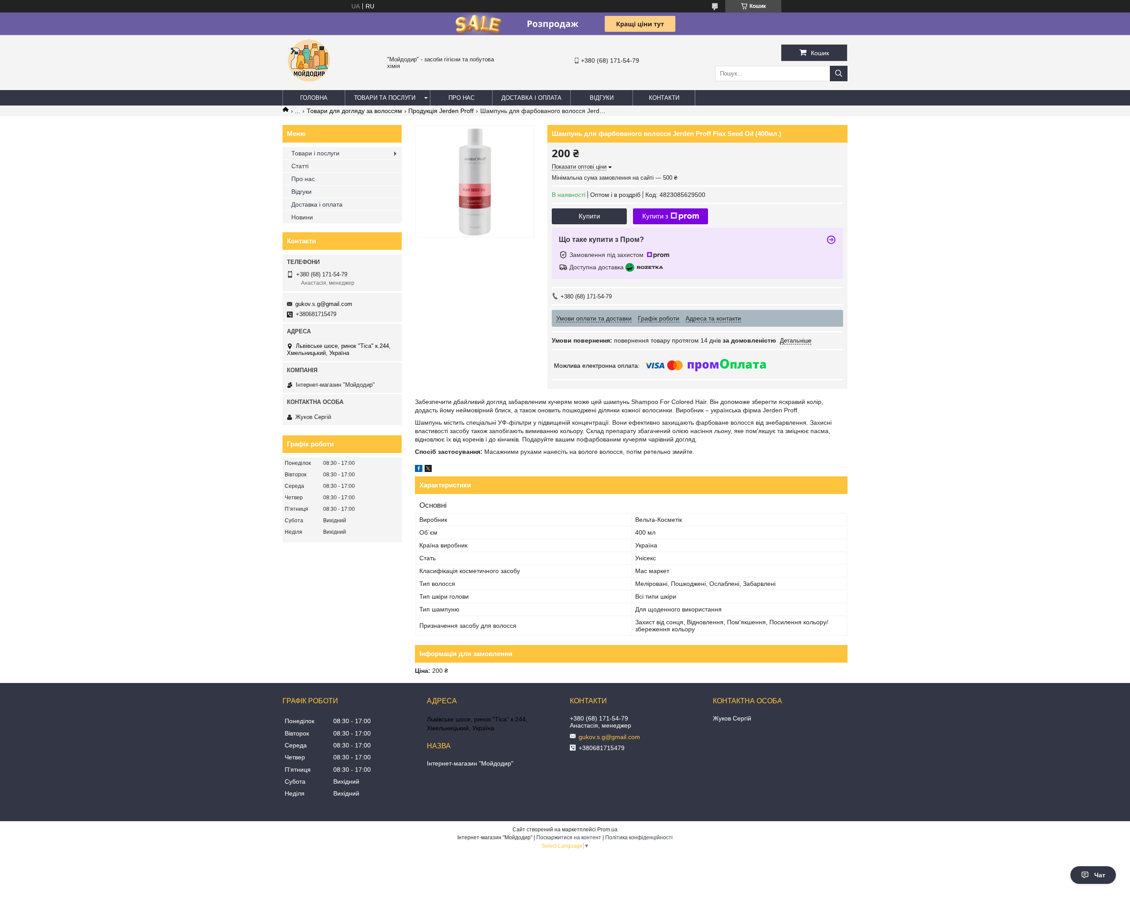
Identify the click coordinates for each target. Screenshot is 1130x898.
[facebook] (418, 469)
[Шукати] (839, 73)
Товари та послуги (384, 97)
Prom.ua (607, 829)
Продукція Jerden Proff (441, 110)
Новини (302, 217)
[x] (428, 469)
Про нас (461, 97)
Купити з (655, 216)
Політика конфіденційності (639, 837)
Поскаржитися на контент (568, 837)
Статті (300, 166)
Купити (589, 216)
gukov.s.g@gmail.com (323, 304)
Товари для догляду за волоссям (354, 110)
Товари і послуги (315, 153)
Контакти (664, 97)
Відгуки (602, 97)
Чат (1099, 875)
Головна (314, 97)
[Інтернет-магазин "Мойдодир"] (308, 86)
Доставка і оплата (531, 97)
